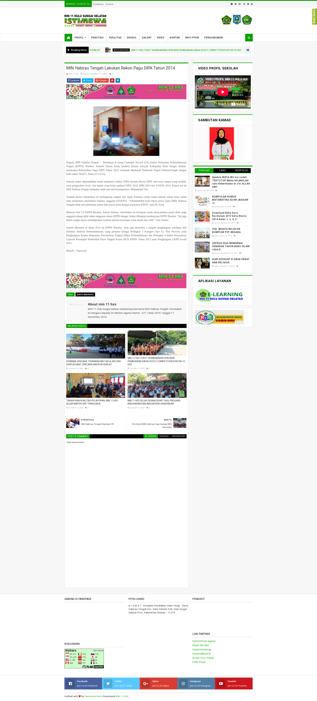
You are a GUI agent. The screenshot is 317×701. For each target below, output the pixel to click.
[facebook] (231, 4)
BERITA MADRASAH (101, 50)
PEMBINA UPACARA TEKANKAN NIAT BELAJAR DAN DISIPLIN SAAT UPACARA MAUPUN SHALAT (93, 363)
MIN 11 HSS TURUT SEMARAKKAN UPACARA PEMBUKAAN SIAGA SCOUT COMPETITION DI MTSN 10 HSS (167, 50)
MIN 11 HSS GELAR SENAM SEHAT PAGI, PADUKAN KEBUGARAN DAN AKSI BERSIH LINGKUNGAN (154, 402)
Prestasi (97, 37)
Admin (109, 4)
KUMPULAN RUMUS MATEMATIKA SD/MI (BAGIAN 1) (230, 199)
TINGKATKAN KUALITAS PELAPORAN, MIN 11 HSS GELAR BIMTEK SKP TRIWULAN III (92, 402)
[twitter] (235, 4)
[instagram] (244, 4)
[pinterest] (248, 4)
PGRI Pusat (199, 662)
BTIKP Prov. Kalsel (203, 657)
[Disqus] (126, 538)
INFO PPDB (192, 37)
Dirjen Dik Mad (200, 645)
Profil (79, 37)
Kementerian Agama (203, 641)
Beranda (98, 4)
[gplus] (240, 4)
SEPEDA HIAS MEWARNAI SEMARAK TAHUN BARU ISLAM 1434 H (231, 246)
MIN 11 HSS (122, 696)
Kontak (175, 37)
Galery (147, 37)
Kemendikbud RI (201, 653)
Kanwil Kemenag (201, 649)
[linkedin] (251, 4)
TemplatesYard (93, 696)
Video (160, 37)
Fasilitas (115, 37)
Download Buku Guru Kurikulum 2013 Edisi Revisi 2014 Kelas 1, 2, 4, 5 (229, 216)
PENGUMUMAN (213, 37)
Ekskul (132, 37)
